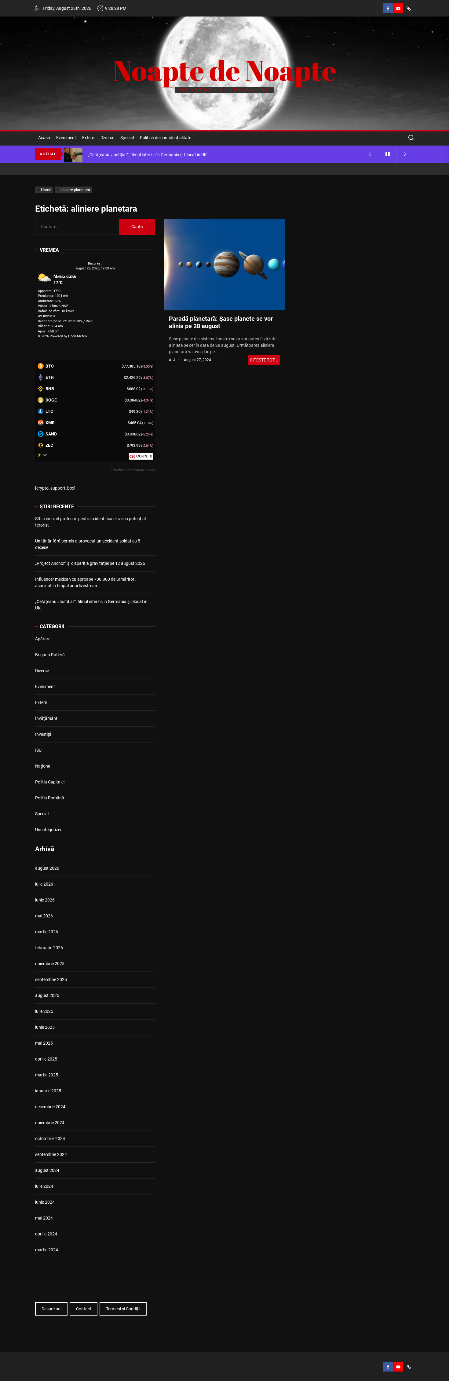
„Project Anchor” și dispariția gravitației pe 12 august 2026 (90, 563)
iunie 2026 (45, 900)
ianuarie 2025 (48, 1090)
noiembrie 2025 (49, 963)
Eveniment (66, 137)
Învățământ (46, 718)
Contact (83, 1308)
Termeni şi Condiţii (123, 1308)
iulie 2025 (44, 1011)
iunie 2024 (45, 1202)
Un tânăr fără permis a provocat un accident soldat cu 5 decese (87, 544)
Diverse (107, 137)
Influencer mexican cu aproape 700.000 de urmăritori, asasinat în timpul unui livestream (85, 582)
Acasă (44, 137)
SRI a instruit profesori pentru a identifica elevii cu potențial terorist (90, 522)
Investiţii (43, 734)
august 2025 (47, 995)
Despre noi (51, 1308)
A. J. (172, 360)
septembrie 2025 (51, 979)
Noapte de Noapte (224, 70)
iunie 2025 (45, 1027)
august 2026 (47, 868)
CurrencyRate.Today (139, 470)
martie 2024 (46, 1249)
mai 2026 (44, 915)
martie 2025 (46, 1074)
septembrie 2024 (51, 1154)
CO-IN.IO (144, 456)
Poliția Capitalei (49, 781)
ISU (38, 750)
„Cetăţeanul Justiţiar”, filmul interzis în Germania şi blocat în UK (91, 604)
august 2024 (47, 1170)
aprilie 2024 (46, 1233)
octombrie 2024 (50, 1138)
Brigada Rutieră (50, 654)
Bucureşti (95, 263)
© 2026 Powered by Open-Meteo (62, 336)
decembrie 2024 (50, 1106)
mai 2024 (44, 1218)
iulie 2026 (44, 884)
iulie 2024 (44, 1186)
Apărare (42, 638)
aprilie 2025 (46, 1059)
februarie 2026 (49, 947)
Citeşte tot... (264, 359)
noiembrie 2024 (49, 1122)
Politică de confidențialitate (165, 137)
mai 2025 (44, 1043)
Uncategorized (49, 829)
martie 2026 (46, 931)
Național (43, 766)
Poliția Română (49, 797)
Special (127, 137)
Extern (88, 137)
